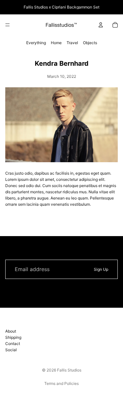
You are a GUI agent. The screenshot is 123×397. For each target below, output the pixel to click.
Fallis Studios (69, 370)
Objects (90, 42)
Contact (12, 343)
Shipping (13, 337)
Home (56, 42)
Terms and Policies (61, 383)
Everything (36, 42)
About (10, 331)
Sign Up (101, 269)
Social (11, 350)
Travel (72, 42)
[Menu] (7, 24)
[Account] (100, 25)
